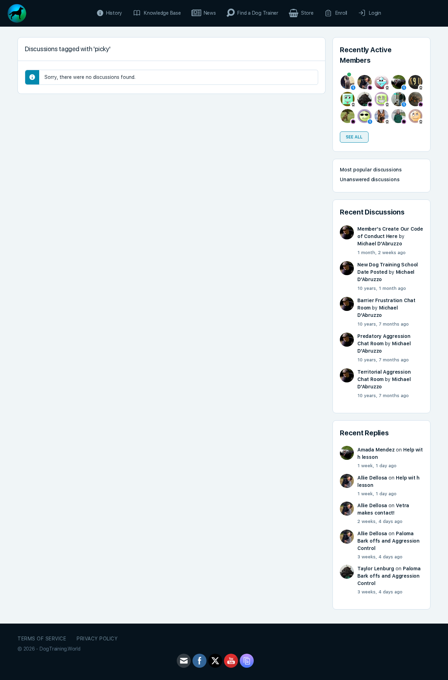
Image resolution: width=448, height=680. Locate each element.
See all (354, 137)
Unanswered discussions (369, 179)
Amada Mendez (375, 450)
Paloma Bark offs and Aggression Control (388, 541)
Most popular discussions (371, 169)
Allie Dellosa (372, 478)
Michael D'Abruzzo (379, 243)
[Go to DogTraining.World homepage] (17, 12)
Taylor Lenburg (375, 568)
